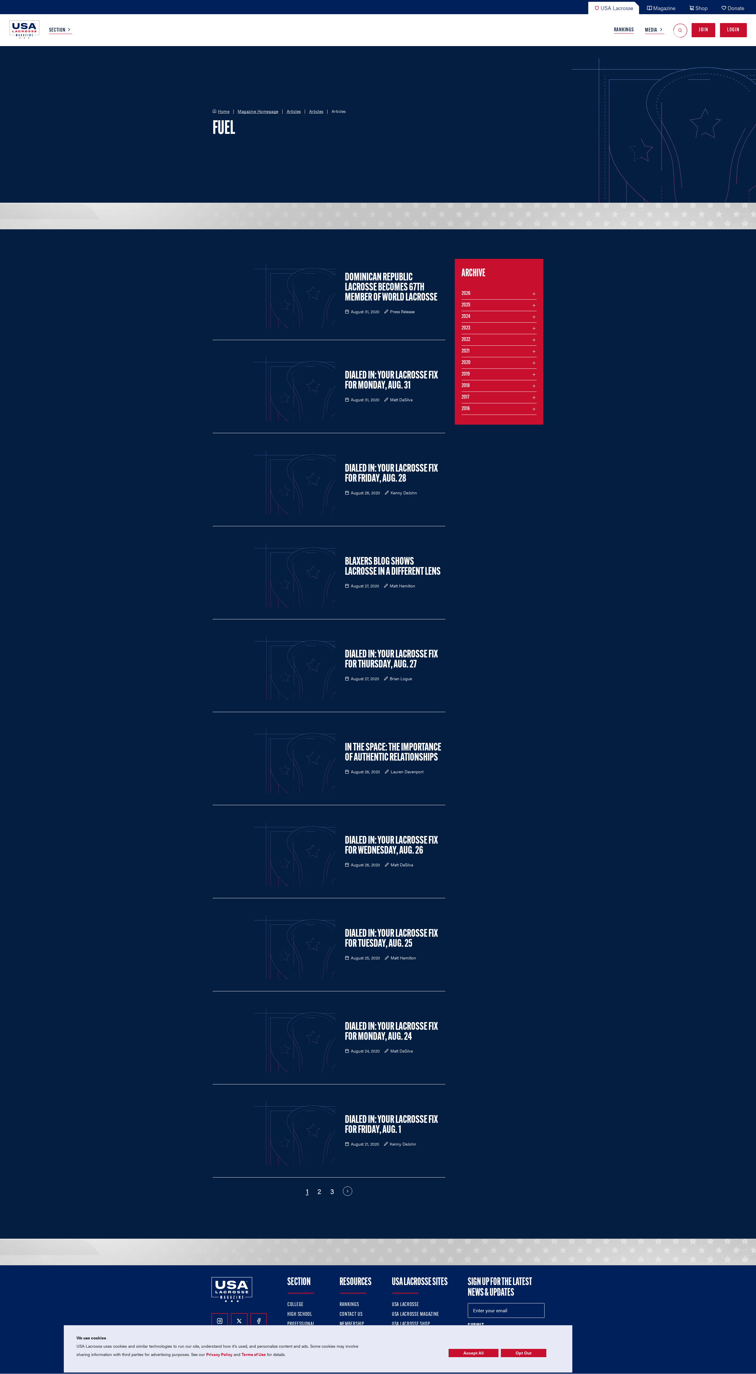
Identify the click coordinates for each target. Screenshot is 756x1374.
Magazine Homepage (258, 111)
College (295, 1305)
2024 (466, 316)
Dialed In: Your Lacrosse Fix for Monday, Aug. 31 (391, 381)
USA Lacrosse (617, 8)
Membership (352, 1324)
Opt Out (524, 1353)
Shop (701, 8)
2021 (466, 351)
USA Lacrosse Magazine (415, 1314)
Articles (294, 111)
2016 (466, 409)
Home (223, 111)
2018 (466, 386)
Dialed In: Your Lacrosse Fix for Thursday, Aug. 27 (391, 659)
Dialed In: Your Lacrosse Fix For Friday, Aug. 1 (391, 1125)
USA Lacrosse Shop (411, 1324)
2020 (466, 363)
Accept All (473, 1353)
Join (703, 30)
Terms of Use (254, 1354)
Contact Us (351, 1314)
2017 (465, 397)
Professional (301, 1324)
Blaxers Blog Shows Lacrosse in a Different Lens (393, 567)
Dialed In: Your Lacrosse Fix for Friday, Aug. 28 (391, 474)
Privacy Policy (219, 1354)
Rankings (624, 30)
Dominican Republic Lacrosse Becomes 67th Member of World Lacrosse (391, 287)
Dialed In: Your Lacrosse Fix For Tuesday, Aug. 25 (391, 939)
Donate (736, 8)
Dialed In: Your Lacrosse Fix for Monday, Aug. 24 (391, 1032)
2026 (466, 293)
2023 (466, 328)
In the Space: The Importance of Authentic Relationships (393, 753)
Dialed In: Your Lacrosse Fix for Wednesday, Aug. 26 (391, 846)
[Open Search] (680, 30)
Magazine (664, 8)
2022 (466, 339)
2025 (466, 305)
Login (733, 30)
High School (299, 1314)
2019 (466, 374)
